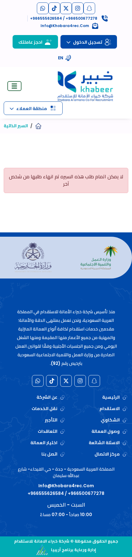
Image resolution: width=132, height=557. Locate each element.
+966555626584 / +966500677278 (66, 493)
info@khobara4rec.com (66, 486)
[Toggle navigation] (14, 86)
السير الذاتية (16, 126)
